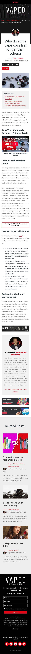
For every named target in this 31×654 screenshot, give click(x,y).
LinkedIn (24, 644)
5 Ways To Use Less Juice (13, 545)
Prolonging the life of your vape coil (15, 106)
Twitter (11, 644)
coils (20, 236)
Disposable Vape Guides (16, 464)
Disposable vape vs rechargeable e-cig (13, 459)
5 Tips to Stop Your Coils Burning (13, 504)
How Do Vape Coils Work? (12, 103)
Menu (16, 2)
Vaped (7, 20)
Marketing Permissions (15, 617)
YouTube (20, 644)
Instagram (15, 644)
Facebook (7, 644)
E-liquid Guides (13, 550)
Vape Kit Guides (15, 20)
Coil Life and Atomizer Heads (13, 101)
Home (2, 20)
